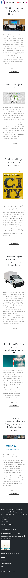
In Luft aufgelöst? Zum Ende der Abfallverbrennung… (14, 347)
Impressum (3, 557)
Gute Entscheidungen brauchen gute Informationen (14, 162)
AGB (2, 566)
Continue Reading (14, 71)
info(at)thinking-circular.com (10, 526)
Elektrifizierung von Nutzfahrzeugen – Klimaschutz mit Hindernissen (14, 261)
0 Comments (14, 69)
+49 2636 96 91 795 (8, 524)
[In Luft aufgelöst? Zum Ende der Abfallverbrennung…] (14, 361)
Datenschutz (3, 560)
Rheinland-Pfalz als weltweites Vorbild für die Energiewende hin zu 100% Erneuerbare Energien (14, 424)
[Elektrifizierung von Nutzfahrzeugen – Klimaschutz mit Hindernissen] (14, 279)
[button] (20, 2)
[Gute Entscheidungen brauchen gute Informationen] (14, 185)
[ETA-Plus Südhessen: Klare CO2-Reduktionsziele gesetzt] (14, 25)
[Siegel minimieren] (9, 541)
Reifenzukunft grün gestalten (14, 86)
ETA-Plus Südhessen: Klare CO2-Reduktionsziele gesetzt (14, 11)
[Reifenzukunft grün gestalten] (14, 98)
